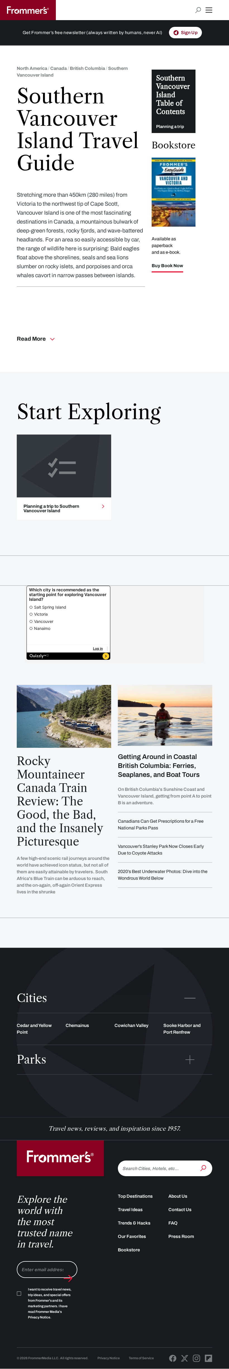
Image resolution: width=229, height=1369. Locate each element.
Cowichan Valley (131, 1025)
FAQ (173, 1223)
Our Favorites (132, 1236)
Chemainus (77, 1025)
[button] (209, 10)
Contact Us (180, 1209)
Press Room (181, 1236)
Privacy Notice (108, 1358)
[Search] (204, 1168)
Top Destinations (135, 1196)
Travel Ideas (130, 1209)
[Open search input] (198, 10)
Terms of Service (141, 1358)
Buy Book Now (167, 266)
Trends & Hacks (134, 1223)
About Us (177, 1196)
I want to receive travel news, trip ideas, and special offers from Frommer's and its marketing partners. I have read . (49, 1303)
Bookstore (129, 1249)
